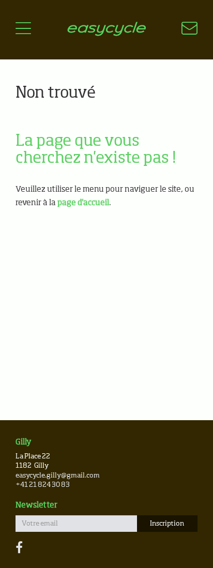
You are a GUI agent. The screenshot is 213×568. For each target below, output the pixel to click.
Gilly (24, 442)
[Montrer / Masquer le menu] (23, 30)
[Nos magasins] (183, 30)
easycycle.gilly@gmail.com (58, 475)
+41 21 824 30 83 (43, 485)
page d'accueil (83, 203)
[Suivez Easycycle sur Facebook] (19, 548)
